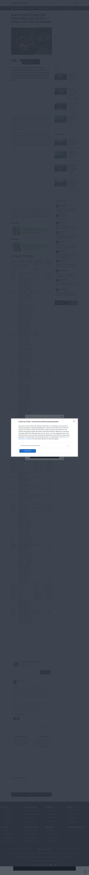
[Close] (74, 421)
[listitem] (44, 445)
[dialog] (44, 437)
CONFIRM (27, 451)
